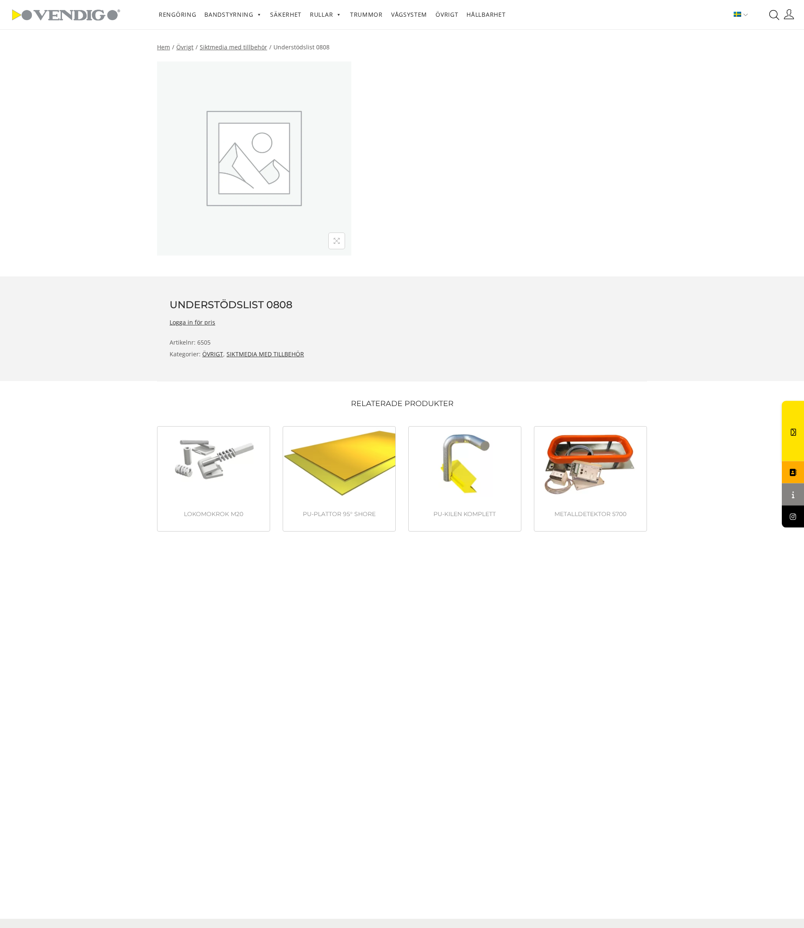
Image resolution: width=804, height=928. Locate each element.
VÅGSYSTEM (409, 14)
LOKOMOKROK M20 (213, 514)
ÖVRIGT (447, 14)
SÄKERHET (286, 14)
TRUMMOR (366, 14)
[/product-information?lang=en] (793, 494)
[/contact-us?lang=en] (793, 472)
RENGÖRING (177, 14)
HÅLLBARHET (485, 14)
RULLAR (321, 14)
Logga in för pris (192, 322)
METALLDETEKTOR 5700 (590, 514)
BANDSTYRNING (228, 14)
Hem (163, 47)
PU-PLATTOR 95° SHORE (339, 514)
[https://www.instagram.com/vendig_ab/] (793, 516)
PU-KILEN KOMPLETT (464, 514)
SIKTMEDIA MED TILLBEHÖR (233, 47)
